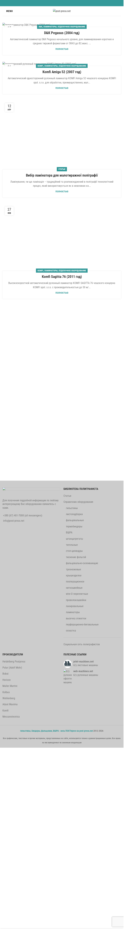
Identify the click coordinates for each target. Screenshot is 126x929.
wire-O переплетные (77, 593)
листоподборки (74, 514)
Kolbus (6, 692)
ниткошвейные (74, 587)
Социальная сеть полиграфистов (81, 644)
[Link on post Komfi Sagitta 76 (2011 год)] (61, 237)
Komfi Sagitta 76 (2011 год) (62, 277)
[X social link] (51, 3)
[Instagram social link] (60, 3)
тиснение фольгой (76, 557)
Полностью (61, 49)
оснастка (71, 630)
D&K (40, 26)
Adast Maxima (10, 704)
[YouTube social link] (64, 3)
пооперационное (75, 581)
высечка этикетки (76, 618)
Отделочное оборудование (71, 26)
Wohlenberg (8, 698)
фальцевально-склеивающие (82, 563)
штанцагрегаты (74, 538)
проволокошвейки (76, 600)
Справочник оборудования (78, 501)
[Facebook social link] (47, 3)
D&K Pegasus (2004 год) (62, 33)
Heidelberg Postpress (13, 661)
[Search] (120, 11)
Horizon (6, 679)
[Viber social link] (76, 3)
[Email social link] (55, 3)
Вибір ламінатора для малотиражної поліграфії (62, 175)
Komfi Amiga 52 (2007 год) (61, 72)
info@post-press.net (13, 520)
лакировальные (75, 606)
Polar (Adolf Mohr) (12, 667)
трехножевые (73, 569)
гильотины (72, 508)
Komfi (40, 66)
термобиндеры (74, 526)
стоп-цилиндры (74, 550)
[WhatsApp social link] (68, 3)
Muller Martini (9, 686)
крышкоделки (73, 575)
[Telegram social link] (72, 3)
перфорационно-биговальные (82, 624)
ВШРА (69, 532)
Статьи (67, 495)
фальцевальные (75, 520)
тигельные (72, 544)
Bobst (5, 673)
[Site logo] (62, 10)
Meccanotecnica (11, 716)
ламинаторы (50, 26)
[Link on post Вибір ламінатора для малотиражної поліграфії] (61, 135)
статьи (61, 169)
